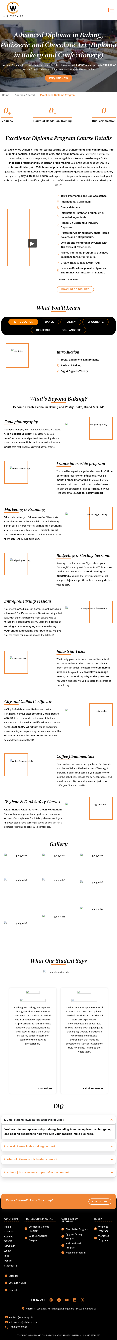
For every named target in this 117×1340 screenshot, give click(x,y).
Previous (4, 1039)
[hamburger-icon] (111, 10)
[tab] (23, 322)
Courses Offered (25, 95)
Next (113, 1039)
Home (5, 95)
